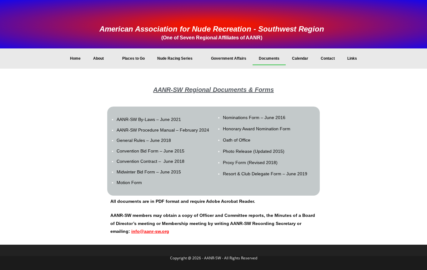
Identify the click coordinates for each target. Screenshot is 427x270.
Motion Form (129, 182)
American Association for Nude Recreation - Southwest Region (211, 29)
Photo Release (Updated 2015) (253, 151)
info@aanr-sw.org (150, 231)
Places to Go (133, 58)
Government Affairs (228, 58)
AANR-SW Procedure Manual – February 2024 (163, 130)
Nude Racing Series (175, 58)
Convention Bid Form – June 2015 (150, 150)
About (98, 58)
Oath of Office (236, 140)
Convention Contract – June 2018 (150, 161)
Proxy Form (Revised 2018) (250, 162)
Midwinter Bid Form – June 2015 (149, 171)
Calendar (300, 58)
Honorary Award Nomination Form (256, 128)
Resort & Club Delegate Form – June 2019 (265, 173)
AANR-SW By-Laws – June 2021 (149, 119)
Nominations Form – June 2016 (254, 117)
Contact (328, 58)
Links (352, 58)
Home (75, 58)
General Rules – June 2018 (144, 140)
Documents (269, 58)
